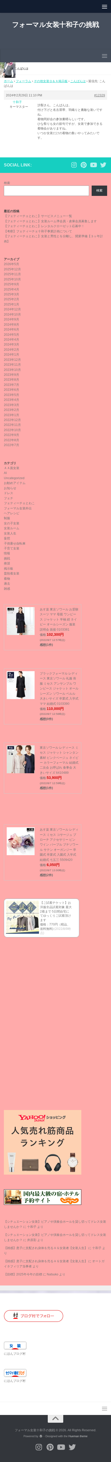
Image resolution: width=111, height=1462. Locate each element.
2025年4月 (11, 289)
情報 (7, 553)
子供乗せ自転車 (15, 543)
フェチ (8, 498)
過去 (7, 583)
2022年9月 (11, 435)
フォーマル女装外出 (18, 508)
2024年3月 (11, 344)
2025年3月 (11, 294)
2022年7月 (11, 445)
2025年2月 (11, 299)
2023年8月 (11, 379)
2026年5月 (11, 264)
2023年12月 (12, 360)
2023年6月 (11, 390)
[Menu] (104, 6)
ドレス (8, 493)
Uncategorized (14, 478)
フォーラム (23, 81)
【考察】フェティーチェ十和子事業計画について (38, 231)
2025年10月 (12, 279)
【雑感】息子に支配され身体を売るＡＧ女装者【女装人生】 (46, 1248)
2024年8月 (11, 324)
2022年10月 (12, 430)
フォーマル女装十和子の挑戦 (55, 24)
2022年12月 (12, 420)
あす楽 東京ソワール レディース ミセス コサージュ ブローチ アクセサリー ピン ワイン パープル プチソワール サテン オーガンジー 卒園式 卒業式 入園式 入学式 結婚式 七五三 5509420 (59, 845)
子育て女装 (11, 548)
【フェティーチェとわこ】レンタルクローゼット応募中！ (44, 226)
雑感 (7, 589)
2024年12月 (12, 309)
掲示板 (8, 568)
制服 (7, 518)
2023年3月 (11, 405)
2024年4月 (11, 339)
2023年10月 (12, 370)
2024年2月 (11, 349)
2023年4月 (11, 400)
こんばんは (78, 81)
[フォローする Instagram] (74, 165)
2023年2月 (11, 410)
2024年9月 (11, 319)
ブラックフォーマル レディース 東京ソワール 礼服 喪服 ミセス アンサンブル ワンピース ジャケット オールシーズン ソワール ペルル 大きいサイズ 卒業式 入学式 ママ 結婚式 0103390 (59, 689)
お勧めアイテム (15, 483)
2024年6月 (11, 329)
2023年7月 (11, 385)
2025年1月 (11, 304)
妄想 (7, 538)
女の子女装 (11, 523)
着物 (7, 578)
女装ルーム (11, 528)
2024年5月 (11, 334)
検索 (7, 183)
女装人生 (10, 533)
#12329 (99, 95)
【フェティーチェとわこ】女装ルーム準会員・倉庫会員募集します (50, 221)
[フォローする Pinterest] (84, 165)
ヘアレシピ (11, 513)
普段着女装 (11, 573)
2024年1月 (11, 354)
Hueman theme (78, 1436)
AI (5, 473)
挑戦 (7, 558)
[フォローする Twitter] (103, 165)
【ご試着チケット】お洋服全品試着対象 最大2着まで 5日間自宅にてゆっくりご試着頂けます (56, 911)
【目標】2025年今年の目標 (23, 1274)
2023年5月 (11, 395)
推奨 (7, 563)
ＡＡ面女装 (11, 468)
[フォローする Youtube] (93, 165)
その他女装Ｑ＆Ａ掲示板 (51, 81)
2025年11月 (12, 274)
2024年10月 (12, 314)
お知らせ (10, 488)
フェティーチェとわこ (19, 503)
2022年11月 (12, 425)
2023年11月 (12, 364)
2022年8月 (11, 440)
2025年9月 (11, 284)
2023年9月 (11, 375)
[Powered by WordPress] (41, 1436)
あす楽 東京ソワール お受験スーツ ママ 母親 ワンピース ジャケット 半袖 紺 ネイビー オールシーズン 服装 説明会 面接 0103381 (59, 619)
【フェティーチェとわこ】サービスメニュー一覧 (38, 216)
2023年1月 (11, 415)
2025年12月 (12, 269)
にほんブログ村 (15, 1354)
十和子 (31, 1227)
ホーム (8, 81)
